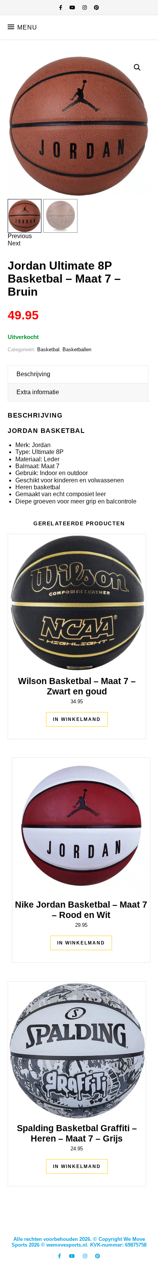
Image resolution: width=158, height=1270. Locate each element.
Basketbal (48, 349)
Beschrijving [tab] (33, 374)
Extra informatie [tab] (37, 392)
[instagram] (85, 7)
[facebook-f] (61, 7)
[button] (137, 67)
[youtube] (73, 7)
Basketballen (77, 349)
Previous (20, 236)
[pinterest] (96, 7)
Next (14, 243)
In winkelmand (77, 719)
